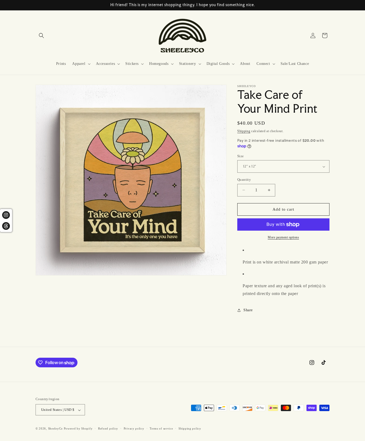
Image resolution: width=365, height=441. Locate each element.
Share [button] (248, 310)
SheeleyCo (55, 428)
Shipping (243, 131)
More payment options (283, 237)
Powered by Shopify (78, 428)
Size (240, 156)
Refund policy (108, 428)
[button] (41, 35)
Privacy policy (134, 428)
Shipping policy (189, 428)
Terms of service (161, 428)
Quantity (244, 180)
